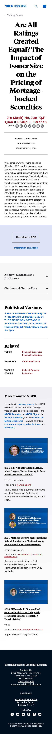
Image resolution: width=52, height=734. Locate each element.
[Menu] (44, 6)
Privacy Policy (26, 705)
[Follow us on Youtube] (39, 714)
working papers (26, 404)
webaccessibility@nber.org (26, 684)
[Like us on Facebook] (34, 714)
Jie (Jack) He (18, 118)
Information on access (26, 248)
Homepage (26, 693)
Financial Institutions (32, 355)
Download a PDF (26, 237)
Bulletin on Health (13, 417)
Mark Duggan (24, 485)
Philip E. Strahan (32, 122)
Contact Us (26, 670)
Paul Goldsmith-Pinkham (30, 630)
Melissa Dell (25, 554)
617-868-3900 (26, 678)
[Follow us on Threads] (29, 714)
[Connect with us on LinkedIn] (17, 714)
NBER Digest (32, 414)
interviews (9, 427)
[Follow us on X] (12, 714)
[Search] (36, 6)
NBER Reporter (12, 414)
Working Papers (15, 15)
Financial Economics (32, 352)
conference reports (14, 424)
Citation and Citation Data (20, 288)
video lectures (33, 424)
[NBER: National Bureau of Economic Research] (16, 6)
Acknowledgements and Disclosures (19, 276)
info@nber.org (26, 681)
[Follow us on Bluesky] (23, 714)
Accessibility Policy (26, 699)
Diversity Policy (26, 702)
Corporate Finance (31, 361)
